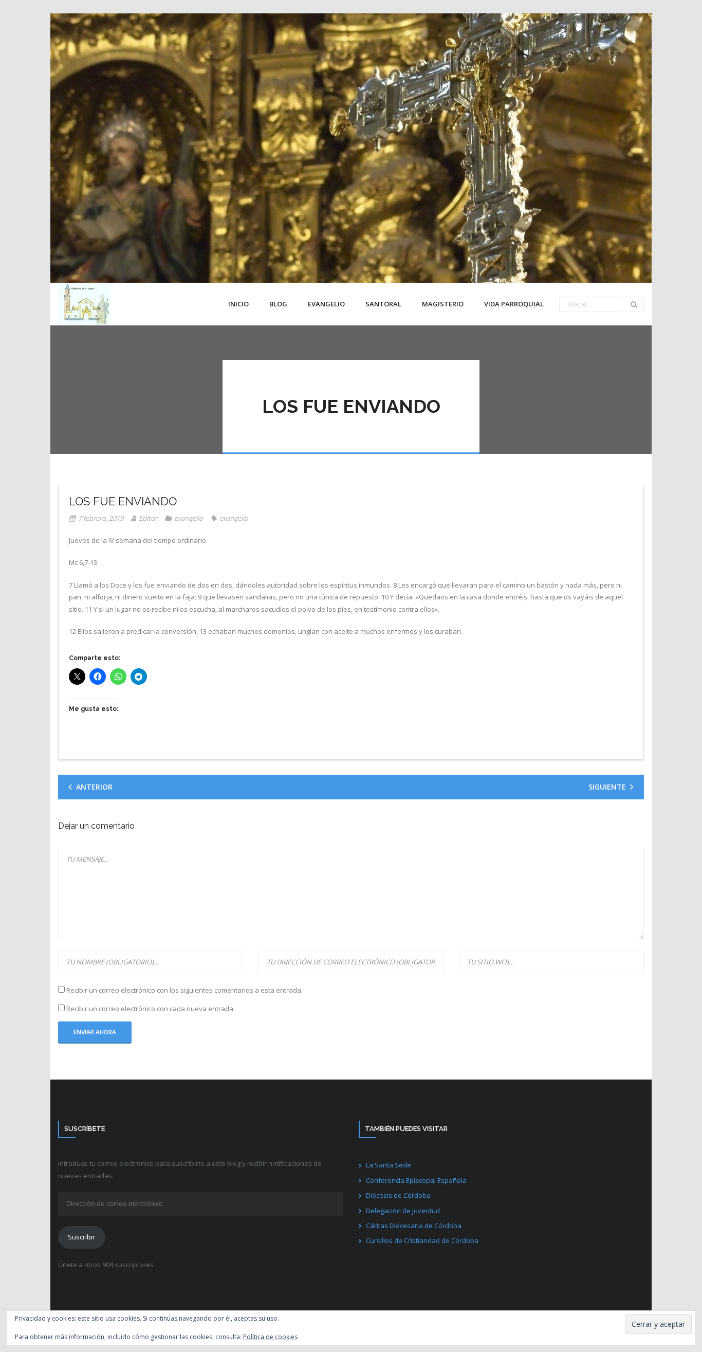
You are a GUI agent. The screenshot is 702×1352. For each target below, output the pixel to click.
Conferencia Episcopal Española (416, 1180)
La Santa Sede (388, 1165)
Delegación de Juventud (403, 1210)
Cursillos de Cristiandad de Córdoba (422, 1240)
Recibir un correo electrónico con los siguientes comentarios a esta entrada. (184, 990)
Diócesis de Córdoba (398, 1195)
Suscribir (81, 1236)
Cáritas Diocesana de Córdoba (413, 1225)
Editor (148, 518)
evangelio (188, 518)
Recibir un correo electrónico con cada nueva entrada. (150, 1008)
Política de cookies (270, 1336)
